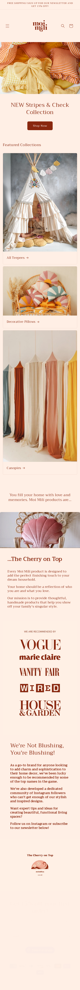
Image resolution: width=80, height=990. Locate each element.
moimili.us (25, 976)
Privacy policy (22, 982)
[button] (7, 26)
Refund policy (61, 976)
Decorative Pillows (21, 322)
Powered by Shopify (41, 976)
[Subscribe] (68, 932)
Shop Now (40, 125)
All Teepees (16, 258)
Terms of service (41, 982)
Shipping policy (60, 982)
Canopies (14, 468)
